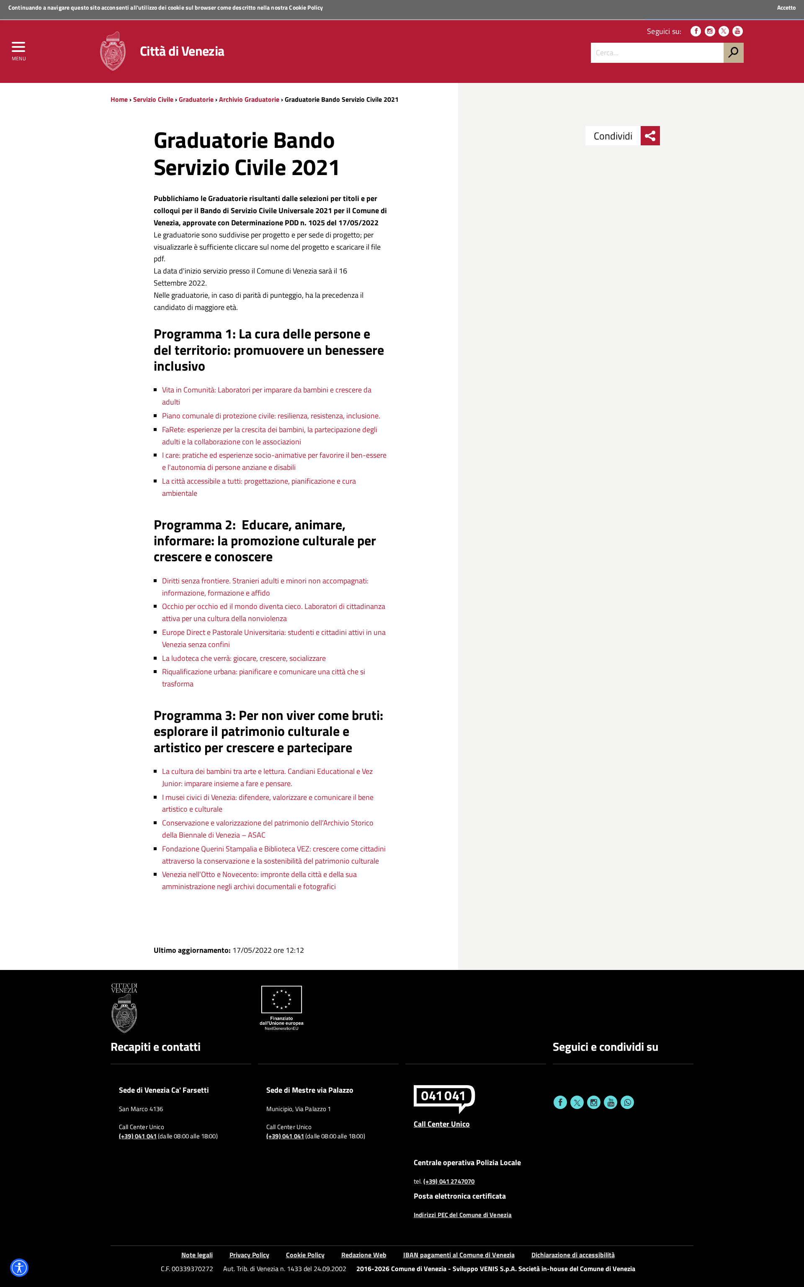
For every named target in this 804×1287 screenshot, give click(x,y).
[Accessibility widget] (19, 1268)
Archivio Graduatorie (249, 99)
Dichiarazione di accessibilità (573, 1255)
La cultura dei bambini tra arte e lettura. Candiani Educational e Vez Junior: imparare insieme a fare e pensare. (267, 777)
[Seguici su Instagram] (710, 31)
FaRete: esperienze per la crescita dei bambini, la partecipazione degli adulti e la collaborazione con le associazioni (269, 435)
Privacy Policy (249, 1255)
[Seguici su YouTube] (737, 31)
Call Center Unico (442, 1123)
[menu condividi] (650, 135)
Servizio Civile (153, 99)
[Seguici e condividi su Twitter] (577, 1102)
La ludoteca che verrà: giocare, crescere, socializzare (245, 658)
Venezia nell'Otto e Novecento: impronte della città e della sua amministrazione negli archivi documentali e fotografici (259, 880)
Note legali (197, 1255)
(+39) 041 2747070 (449, 1181)
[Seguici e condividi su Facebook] (560, 1102)
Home (119, 99)
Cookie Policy (306, 7)
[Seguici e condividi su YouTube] (610, 1102)
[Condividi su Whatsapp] (627, 1102)
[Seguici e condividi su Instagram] (593, 1102)
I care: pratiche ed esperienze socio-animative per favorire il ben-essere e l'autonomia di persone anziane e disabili (274, 461)
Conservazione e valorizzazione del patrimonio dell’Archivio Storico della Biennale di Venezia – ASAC (268, 829)
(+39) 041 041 (138, 1136)
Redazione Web (364, 1255)
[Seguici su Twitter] (724, 31)
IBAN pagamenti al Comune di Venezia (459, 1255)
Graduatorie (196, 99)
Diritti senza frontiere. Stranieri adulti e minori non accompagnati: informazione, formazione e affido (265, 586)
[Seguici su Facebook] (696, 31)
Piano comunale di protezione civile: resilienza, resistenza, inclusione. (271, 415)
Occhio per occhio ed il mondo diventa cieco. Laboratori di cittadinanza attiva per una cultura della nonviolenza (273, 612)
